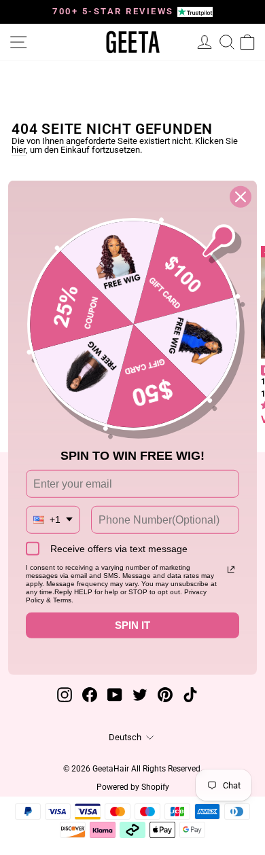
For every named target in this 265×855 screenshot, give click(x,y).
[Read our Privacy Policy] (231, 570)
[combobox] (53, 520)
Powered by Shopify (132, 787)
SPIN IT (132, 625)
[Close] (240, 196)
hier (19, 150)
